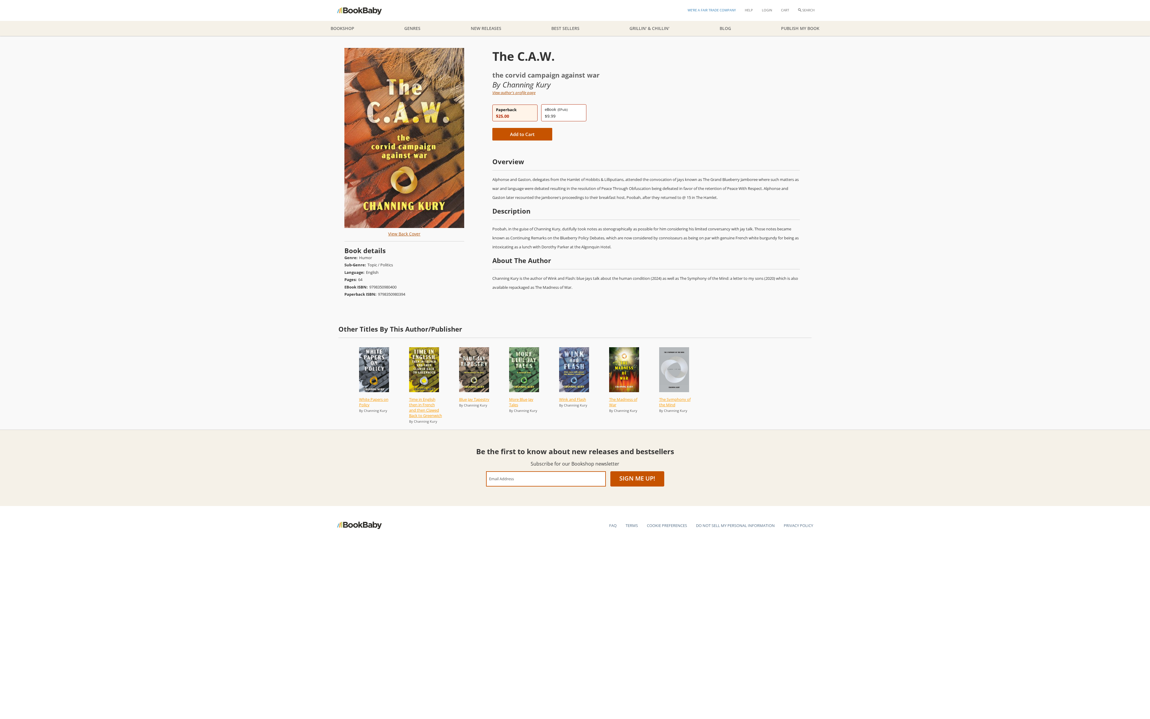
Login (767, 10)
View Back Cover (404, 234)
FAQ (613, 525)
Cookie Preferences (667, 525)
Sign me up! (637, 478)
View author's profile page (513, 92)
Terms (632, 525)
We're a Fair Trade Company (712, 10)
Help (749, 10)
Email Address (501, 478)
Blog (725, 28)
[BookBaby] (364, 10)
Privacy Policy (798, 525)
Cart (785, 10)
